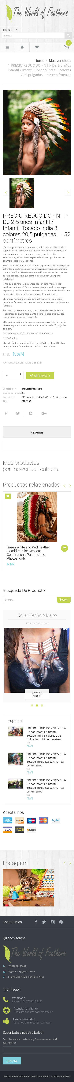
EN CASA (26, 401)
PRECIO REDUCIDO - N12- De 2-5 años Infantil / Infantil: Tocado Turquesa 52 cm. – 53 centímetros (46, 759)
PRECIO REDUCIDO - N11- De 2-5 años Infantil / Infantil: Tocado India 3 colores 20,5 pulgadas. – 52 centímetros (46, 733)
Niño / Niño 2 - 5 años (49, 397)
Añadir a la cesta (40, 375)
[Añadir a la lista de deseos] (8, 496)
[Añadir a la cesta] (64, 548)
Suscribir (12, 1061)
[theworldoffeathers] (37, 12)
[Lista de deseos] (37, 47)
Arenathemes (42, 1076)
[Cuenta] (22, 47)
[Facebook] (5, 413)
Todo (64, 397)
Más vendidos (60, 60)
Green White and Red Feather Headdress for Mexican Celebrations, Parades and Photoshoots (28, 552)
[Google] (43, 413)
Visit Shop (37, 887)
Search (64, 599)
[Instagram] (52, 922)
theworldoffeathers (32, 388)
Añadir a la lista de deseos (22, 362)
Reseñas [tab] (37, 432)
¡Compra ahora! (37, 694)
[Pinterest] (61, 922)
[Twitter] (17, 413)
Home (39, 60)
